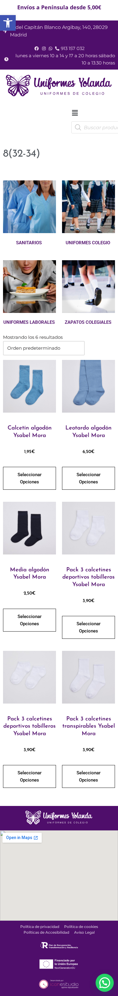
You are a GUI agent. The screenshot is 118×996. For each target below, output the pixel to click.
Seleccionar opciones (29, 478)
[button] (8, 23)
